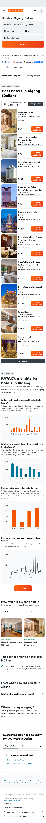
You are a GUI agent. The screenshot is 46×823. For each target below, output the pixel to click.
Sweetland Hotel (25, 112)
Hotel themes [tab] (25, 746)
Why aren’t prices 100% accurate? (18, 816)
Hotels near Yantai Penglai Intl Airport (19, 763)
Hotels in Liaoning (10, 783)
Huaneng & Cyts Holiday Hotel (29, 213)
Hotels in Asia (24, 781)
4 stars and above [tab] (12, 612)
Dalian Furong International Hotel (30, 288)
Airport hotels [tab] (10, 746)
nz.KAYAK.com (5, 781)
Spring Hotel (23, 312)
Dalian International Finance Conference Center (30, 238)
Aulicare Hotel (24, 337)
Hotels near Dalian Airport (15, 760)
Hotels (15, 781)
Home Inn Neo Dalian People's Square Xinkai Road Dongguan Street (30, 188)
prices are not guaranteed (12, 800)
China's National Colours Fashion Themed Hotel (29, 263)
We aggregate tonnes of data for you (19, 812)
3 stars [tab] (34, 612)
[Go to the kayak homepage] (15, 10)
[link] (23, 588)
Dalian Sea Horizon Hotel (29, 162)
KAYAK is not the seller (13, 807)
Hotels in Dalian (24, 783)
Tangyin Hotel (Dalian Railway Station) (27, 138)
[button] (4, 10)
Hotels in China (37, 781)
